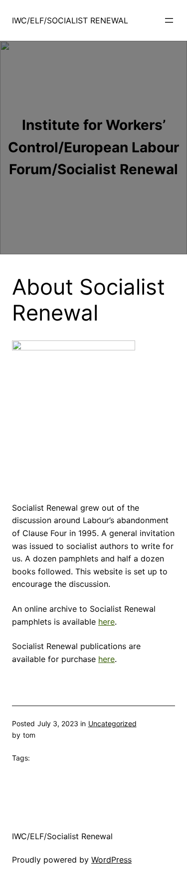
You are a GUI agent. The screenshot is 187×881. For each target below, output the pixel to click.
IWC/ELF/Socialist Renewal (70, 20)
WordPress (111, 860)
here (106, 622)
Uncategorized (112, 723)
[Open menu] (169, 20)
